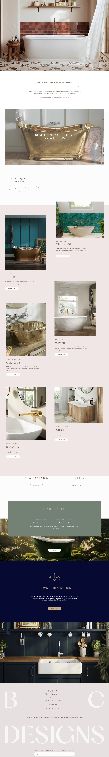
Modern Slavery (50, 750)
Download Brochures (52, 701)
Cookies (42, 750)
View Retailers (52, 691)
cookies (69, 754)
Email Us (53, 704)
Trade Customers (53, 694)
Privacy (58, 750)
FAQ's (52, 697)
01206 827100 (29, 717)
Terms (36, 750)
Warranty (64, 750)
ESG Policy (71, 750)
